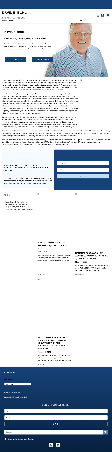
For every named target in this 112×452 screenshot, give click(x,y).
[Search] (105, 432)
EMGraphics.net (18, 397)
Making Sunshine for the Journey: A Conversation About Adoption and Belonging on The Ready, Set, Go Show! (54, 343)
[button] (108, 15)
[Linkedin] (98, 15)
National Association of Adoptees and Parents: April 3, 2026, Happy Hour (91, 256)
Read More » (42, 274)
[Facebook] (102, 15)
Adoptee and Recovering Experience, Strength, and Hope (52, 245)
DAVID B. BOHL (14, 12)
